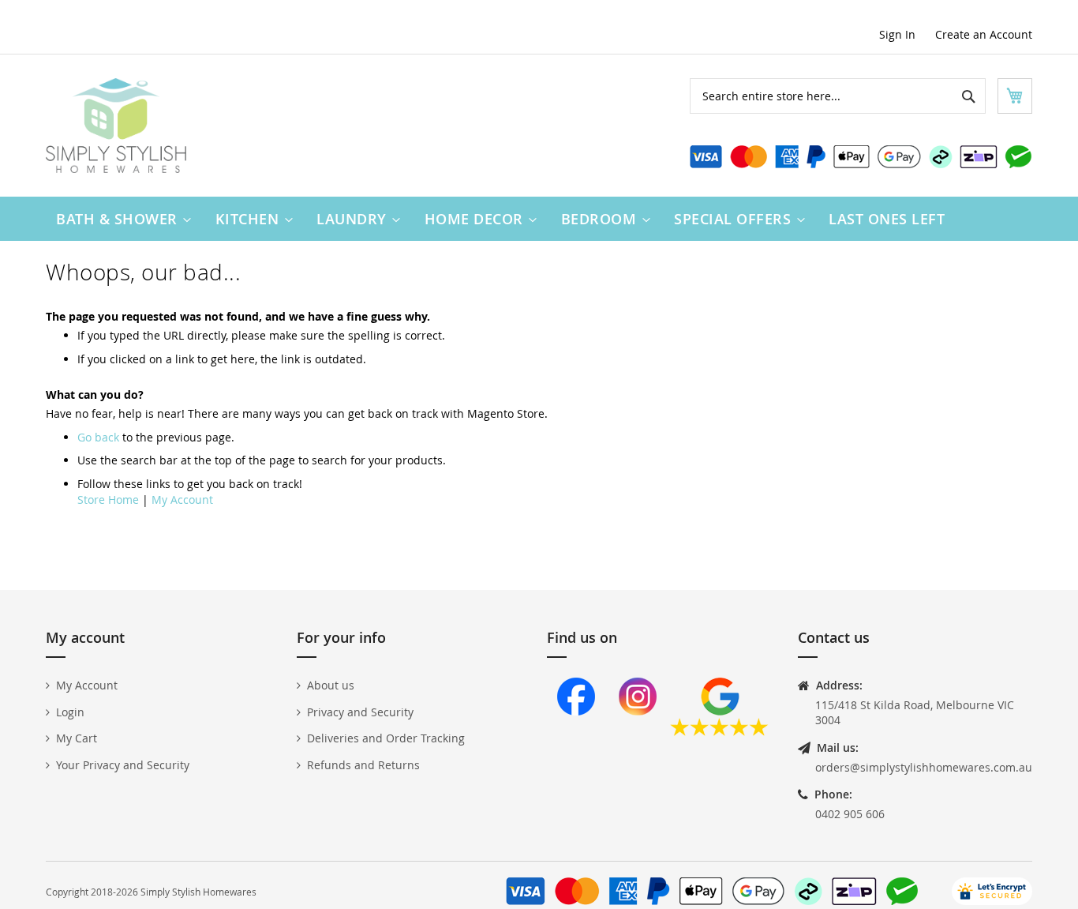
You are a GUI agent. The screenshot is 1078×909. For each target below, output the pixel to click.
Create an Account (983, 34)
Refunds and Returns (363, 764)
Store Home (108, 499)
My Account (182, 499)
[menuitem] (120, 219)
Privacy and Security (360, 711)
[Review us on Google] (719, 731)
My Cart (76, 738)
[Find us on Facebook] (576, 731)
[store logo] (116, 125)
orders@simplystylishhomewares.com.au (923, 767)
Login (70, 711)
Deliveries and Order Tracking (386, 738)
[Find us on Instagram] (637, 731)
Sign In (897, 34)
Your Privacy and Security (122, 764)
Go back (98, 437)
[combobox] (838, 96)
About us (330, 685)
